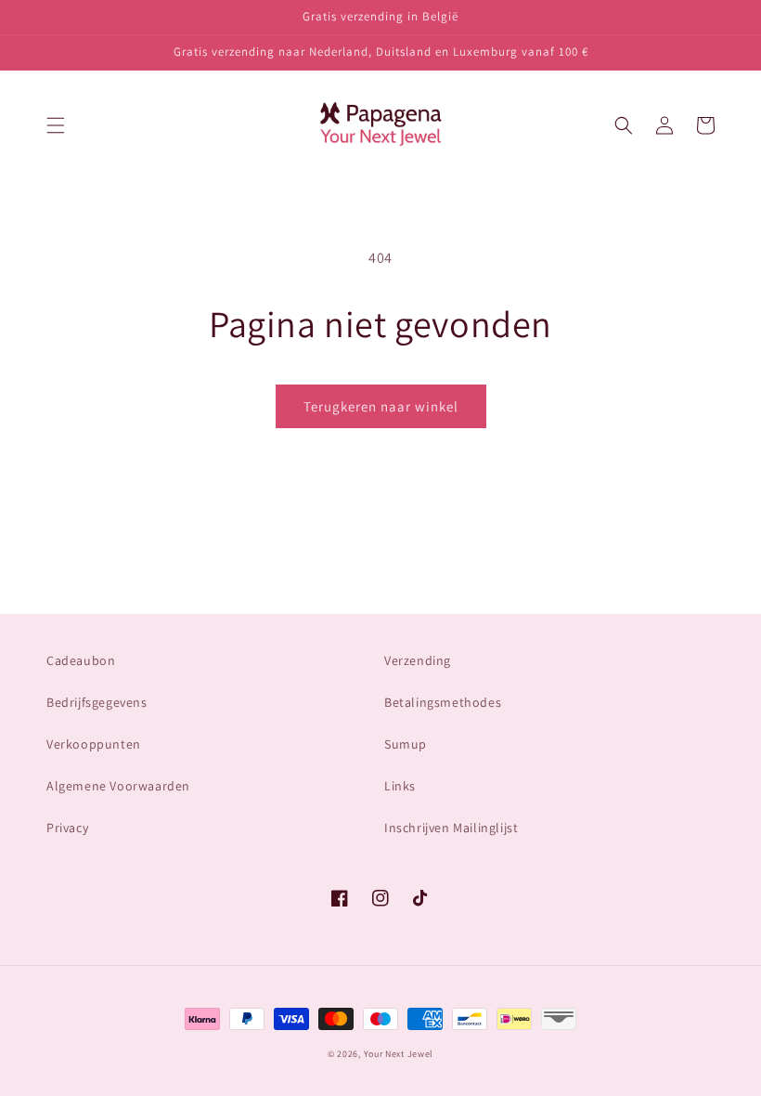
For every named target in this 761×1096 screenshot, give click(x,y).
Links (400, 785)
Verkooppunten (93, 744)
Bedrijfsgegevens (97, 702)
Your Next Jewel (399, 1054)
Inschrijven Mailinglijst (451, 827)
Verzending (417, 660)
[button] (55, 125)
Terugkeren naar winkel (380, 406)
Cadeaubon (80, 660)
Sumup (405, 744)
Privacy (67, 827)
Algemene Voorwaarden (118, 785)
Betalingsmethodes (442, 702)
